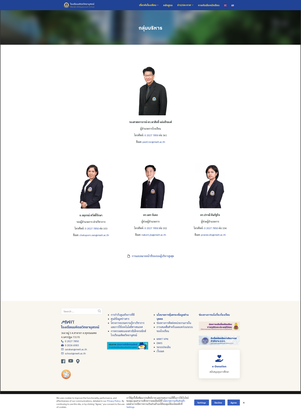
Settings (131, 407)
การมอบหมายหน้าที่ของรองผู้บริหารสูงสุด (153, 256)
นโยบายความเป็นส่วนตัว (174, 400)
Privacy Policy (114, 400)
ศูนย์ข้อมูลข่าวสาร (120, 318)
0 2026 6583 (71, 345)
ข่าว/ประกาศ (184, 5)
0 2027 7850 (151, 135)
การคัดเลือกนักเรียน (208, 5)
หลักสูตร (168, 5)
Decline (218, 402)
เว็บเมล (160, 351)
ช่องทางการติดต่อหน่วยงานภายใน (174, 323)
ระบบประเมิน (164, 347)
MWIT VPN (162, 339)
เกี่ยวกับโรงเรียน (148, 5)
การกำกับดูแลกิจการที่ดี (123, 314)
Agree (234, 402)
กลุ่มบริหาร (150, 27)
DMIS (159, 343)
